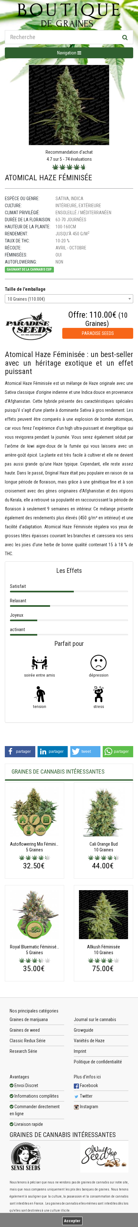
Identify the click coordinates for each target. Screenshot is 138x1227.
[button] (20, 751)
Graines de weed (25, 1030)
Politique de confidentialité (98, 1061)
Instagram (88, 1106)
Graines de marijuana (29, 1019)
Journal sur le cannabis (95, 1019)
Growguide (83, 1030)
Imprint (80, 1051)
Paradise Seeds (98, 333)
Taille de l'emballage (25, 289)
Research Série (23, 1051)
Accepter (72, 1221)
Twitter (85, 1096)
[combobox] (69, 298)
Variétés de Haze (89, 1040)
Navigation (67, 52)
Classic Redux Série (28, 1040)
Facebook (88, 1085)
